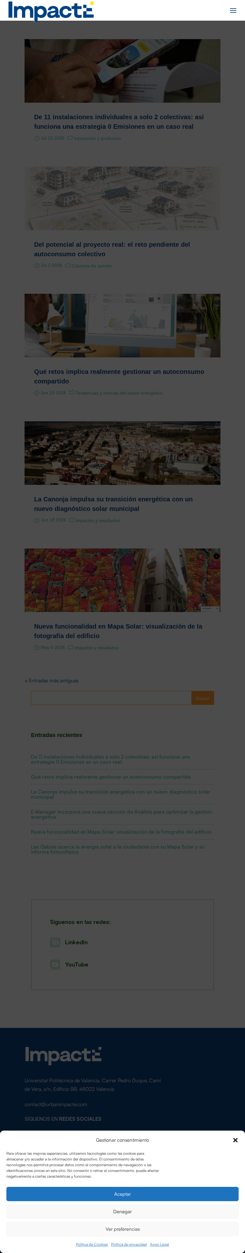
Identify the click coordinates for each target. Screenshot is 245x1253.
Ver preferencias (123, 1228)
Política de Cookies (92, 1244)
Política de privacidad (129, 1244)
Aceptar (122, 1193)
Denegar (122, 1211)
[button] (235, 1139)
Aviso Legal (159, 1244)
